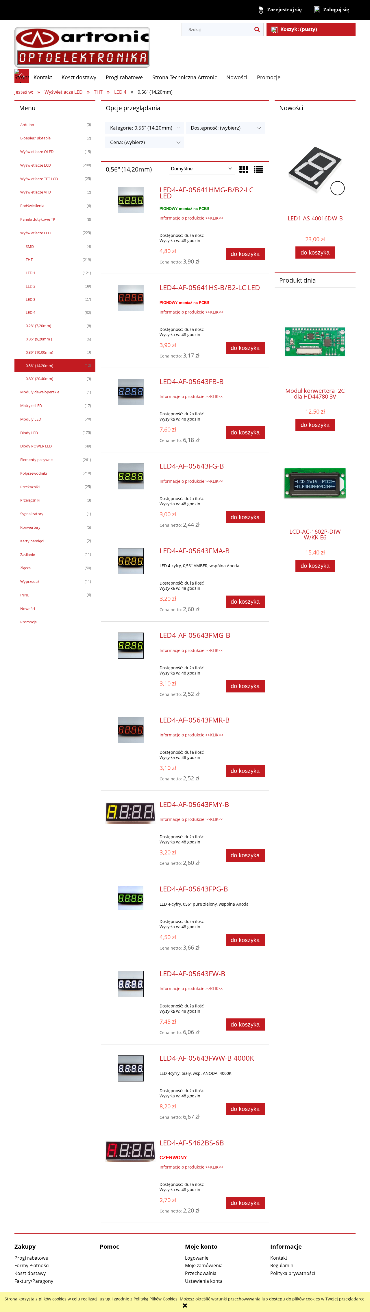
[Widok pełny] (258, 169)
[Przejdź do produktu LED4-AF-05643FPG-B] (130, 898)
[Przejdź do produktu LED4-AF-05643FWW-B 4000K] (130, 1068)
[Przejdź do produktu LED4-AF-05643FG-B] (130, 476)
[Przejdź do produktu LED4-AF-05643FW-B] (130, 984)
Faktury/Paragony (33, 1281)
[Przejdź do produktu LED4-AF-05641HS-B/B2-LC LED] (130, 298)
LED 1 (30, 272)
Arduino (27, 124)
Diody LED (29, 432)
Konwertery (30, 527)
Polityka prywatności (292, 1273)
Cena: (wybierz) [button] (127, 142)
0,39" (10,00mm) (39, 352)
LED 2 (30, 286)
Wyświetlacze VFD (35, 192)
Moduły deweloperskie (39, 392)
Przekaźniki (30, 486)
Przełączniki (30, 500)
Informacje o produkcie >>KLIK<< (191, 218)
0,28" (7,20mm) (38, 325)
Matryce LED (31, 405)
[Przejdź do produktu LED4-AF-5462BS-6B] (130, 1151)
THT (29, 259)
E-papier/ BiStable (35, 138)
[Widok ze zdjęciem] (243, 169)
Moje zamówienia (204, 1265)
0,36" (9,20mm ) (39, 339)
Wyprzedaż (29, 581)
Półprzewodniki (33, 473)
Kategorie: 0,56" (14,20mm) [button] (141, 127)
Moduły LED (30, 419)
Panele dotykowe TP (37, 219)
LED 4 (30, 312)
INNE (24, 595)
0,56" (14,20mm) (39, 365)
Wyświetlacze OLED (36, 151)
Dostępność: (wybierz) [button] (215, 127)
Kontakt (278, 1258)
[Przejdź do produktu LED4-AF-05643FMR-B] (130, 730)
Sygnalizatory (31, 513)
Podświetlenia (32, 205)
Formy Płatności (31, 1265)
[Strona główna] (82, 44)
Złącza (25, 567)
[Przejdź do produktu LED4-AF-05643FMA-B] (130, 561)
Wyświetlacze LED (35, 232)
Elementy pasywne (36, 459)
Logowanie (196, 1258)
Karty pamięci (32, 540)
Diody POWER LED (36, 446)
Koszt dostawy (30, 1273)
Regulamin (281, 1265)
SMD (30, 246)
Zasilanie (27, 554)
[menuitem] (43, 77)
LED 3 (30, 299)
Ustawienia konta (204, 1281)
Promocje (28, 621)
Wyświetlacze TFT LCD (39, 178)
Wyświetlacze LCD (35, 165)
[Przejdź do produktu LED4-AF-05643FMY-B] (130, 813)
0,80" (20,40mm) (39, 378)
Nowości (27, 608)
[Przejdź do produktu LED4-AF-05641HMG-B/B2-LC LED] (130, 200)
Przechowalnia (201, 1273)
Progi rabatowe (31, 1258)
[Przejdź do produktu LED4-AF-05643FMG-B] (130, 646)
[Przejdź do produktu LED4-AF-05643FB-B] (130, 392)
